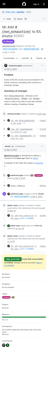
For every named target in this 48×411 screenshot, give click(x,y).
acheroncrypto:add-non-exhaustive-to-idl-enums (32, 49)
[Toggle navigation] (4, 4)
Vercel (35, 158)
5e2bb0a (43, 136)
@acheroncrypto (11, 155)
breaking (38, 175)
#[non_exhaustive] (26, 216)
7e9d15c (43, 246)
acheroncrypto (8, 46)
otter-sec (10, 12)
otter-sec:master (10, 49)
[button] (42, 65)
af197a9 (43, 129)
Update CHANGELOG (18, 186)
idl (32, 175)
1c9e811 (43, 121)
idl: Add (14, 216)
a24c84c (43, 216)
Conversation (12, 58)
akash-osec (12, 205)
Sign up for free (12, 259)
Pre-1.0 (39, 226)
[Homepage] (24, 4)
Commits (28, 58)
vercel (7, 146)
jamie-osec (15, 226)
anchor (21, 12)
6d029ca (43, 186)
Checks (42, 58)
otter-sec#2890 (26, 218)
